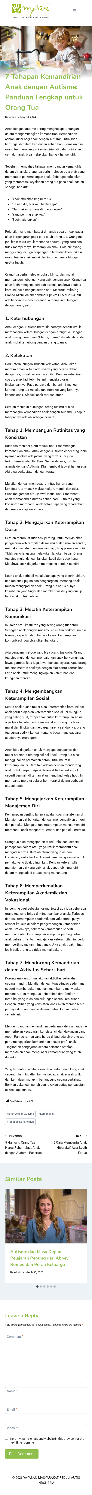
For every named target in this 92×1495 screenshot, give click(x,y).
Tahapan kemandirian (20, 1121)
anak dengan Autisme (20, 1113)
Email (12, 1410)
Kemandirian (47, 1113)
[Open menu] (74, 10)
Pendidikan (12, 68)
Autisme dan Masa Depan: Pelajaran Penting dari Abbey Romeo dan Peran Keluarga (39, 1258)
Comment (15, 1337)
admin (12, 117)
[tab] (37, 1286)
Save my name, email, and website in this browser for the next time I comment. (47, 1440)
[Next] (79, 1236)
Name (12, 1391)
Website (12, 1428)
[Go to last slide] (13, 1236)
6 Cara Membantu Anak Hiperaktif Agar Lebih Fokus (70, 1144)
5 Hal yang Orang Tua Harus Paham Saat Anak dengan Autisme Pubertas (23, 1144)
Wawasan (28, 68)
